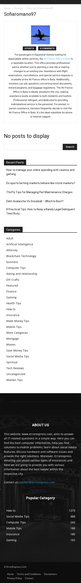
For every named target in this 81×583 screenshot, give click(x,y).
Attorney (11, 250)
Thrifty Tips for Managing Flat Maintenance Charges (39, 192)
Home (7, 8)
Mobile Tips (14, 327)
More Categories (17, 333)
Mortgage (12, 338)
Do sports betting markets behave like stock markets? (40, 183)
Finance (11, 291)
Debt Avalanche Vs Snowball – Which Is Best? (35, 201)
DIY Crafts (12, 279)
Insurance (12, 315)
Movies (11, 344)
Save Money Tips (17, 350)
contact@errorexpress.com (37, 482)
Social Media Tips (17, 356)
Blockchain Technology (21, 256)
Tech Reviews (15, 368)
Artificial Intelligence (19, 244)
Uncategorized (15, 374)
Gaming (11, 297)
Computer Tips (16, 268)
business (12, 262)
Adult (9, 238)
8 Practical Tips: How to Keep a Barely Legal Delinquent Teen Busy (40, 211)
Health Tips (13, 303)
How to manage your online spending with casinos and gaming (40, 172)
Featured (12, 285)
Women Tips (14, 380)
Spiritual (11, 362)
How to (10, 309)
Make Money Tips (17, 321)
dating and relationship (21, 274)
